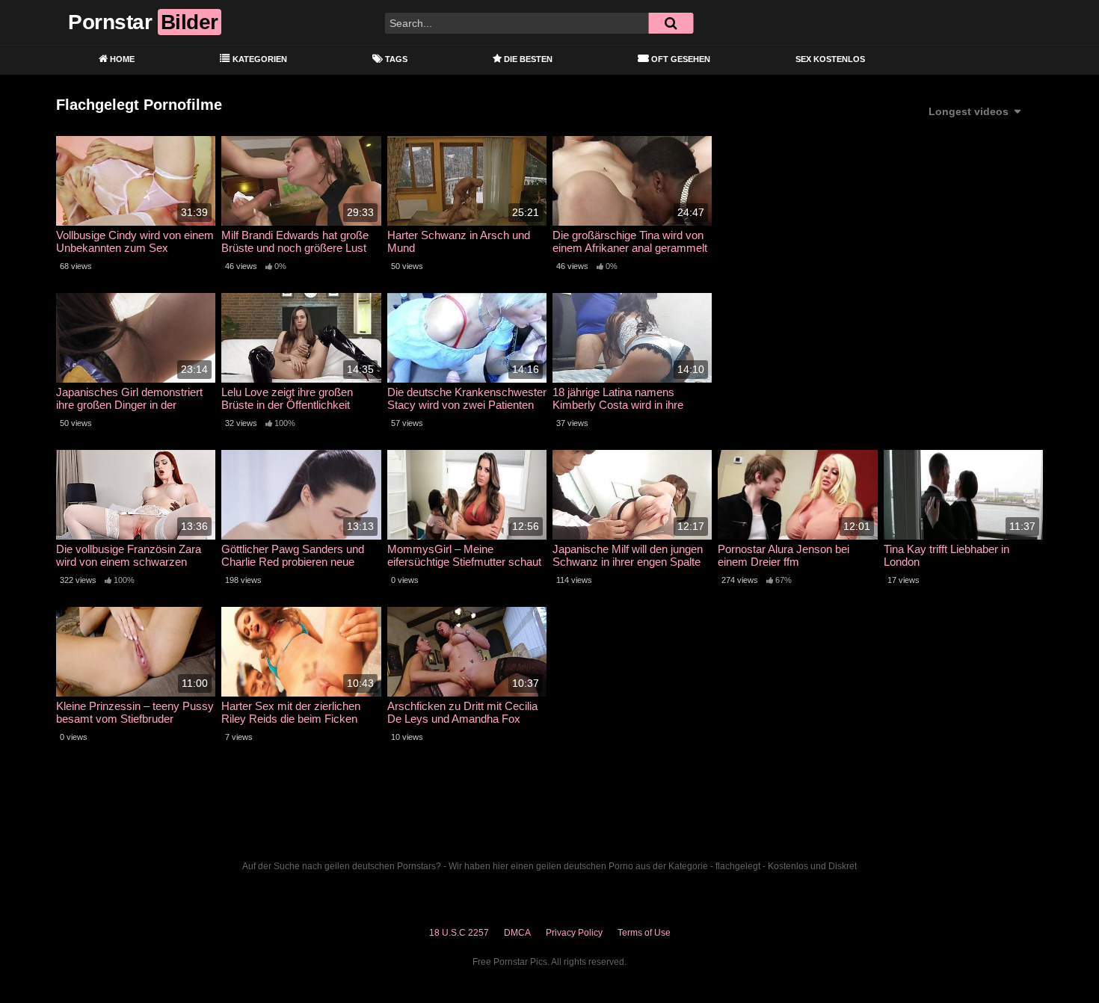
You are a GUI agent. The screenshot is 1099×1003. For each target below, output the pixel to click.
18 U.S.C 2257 (459, 933)
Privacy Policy (574, 933)
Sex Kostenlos (830, 59)
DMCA (517, 933)
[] (670, 23)
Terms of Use (644, 933)
